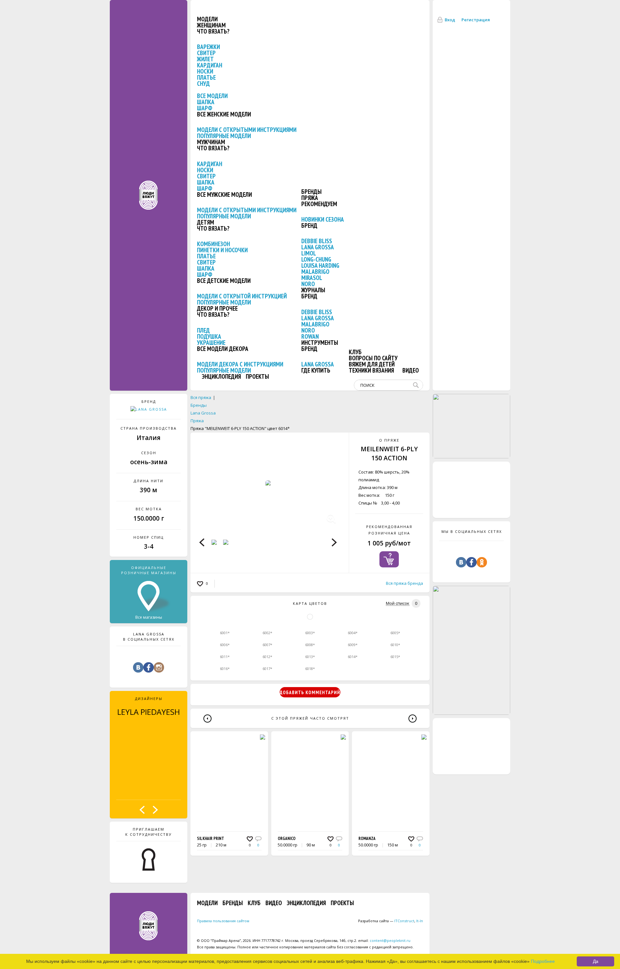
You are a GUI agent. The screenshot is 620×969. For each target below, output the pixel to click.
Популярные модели (224, 136)
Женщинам (211, 25)
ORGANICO (286, 838)
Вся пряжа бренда (404, 583)
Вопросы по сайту (373, 358)
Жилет (205, 59)
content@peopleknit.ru (390, 940)
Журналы (313, 290)
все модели (212, 96)
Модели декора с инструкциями (240, 364)
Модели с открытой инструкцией (242, 296)
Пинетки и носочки (222, 250)
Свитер (206, 53)
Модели (207, 19)
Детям (205, 222)
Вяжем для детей (372, 364)
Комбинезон (213, 244)
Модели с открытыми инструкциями (246, 130)
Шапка (205, 102)
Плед (203, 330)
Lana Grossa (317, 247)
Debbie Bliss (316, 241)
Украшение (211, 342)
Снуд (203, 83)
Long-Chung (316, 259)
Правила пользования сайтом (223, 920)
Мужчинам (211, 142)
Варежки (208, 47)
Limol (308, 253)
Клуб (355, 352)
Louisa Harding (320, 265)
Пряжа (309, 198)
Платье (206, 77)
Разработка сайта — (386, 920)
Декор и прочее (217, 308)
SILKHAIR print (210, 838)
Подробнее (543, 961)
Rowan (310, 336)
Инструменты (319, 342)
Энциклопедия (221, 376)
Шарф (204, 108)
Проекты (257, 376)
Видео (410, 370)
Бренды (311, 191)
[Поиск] (417, 385)
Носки (205, 71)
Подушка (209, 336)
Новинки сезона (322, 219)
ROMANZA (367, 838)
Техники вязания (371, 370)
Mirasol (311, 278)
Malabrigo (315, 271)
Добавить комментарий (310, 692)
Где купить (315, 370)
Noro (308, 284)
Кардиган (209, 65)
